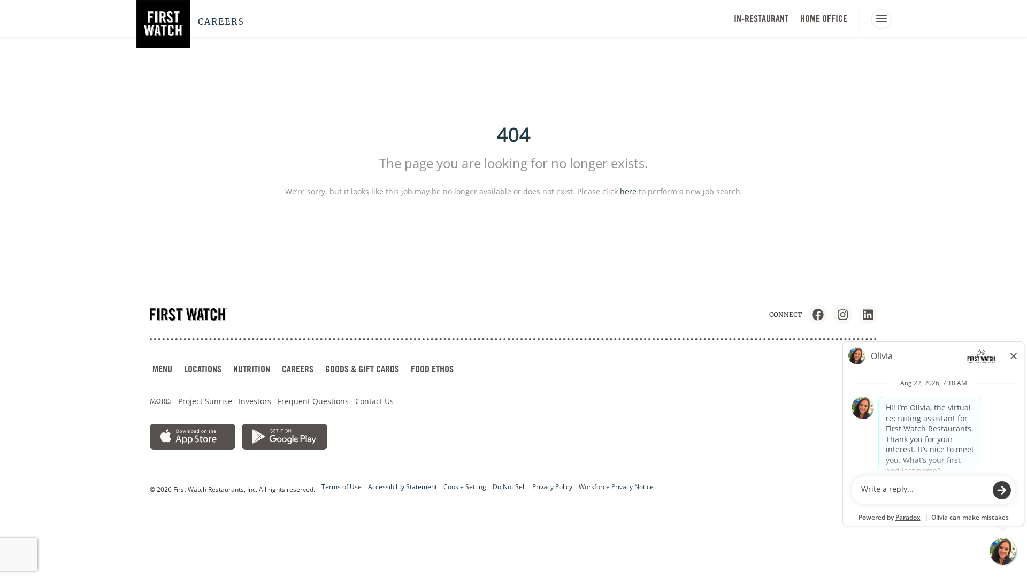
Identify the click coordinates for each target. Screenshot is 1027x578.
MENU (162, 369)
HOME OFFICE (823, 18)
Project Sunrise (205, 401)
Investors (255, 401)
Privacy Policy (552, 486)
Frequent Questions (313, 401)
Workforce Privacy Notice (616, 486)
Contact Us (374, 401)
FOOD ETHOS (432, 369)
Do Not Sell (509, 486)
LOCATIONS (202, 369)
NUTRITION (251, 369)
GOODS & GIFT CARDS (362, 369)
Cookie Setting (464, 486)
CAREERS (297, 369)
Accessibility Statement (402, 486)
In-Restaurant (761, 18)
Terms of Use (341, 486)
